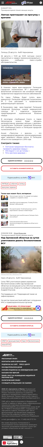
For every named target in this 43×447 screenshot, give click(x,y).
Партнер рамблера (29, 437)
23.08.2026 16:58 (6, 233)
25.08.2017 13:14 (6, 8)
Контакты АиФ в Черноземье (14, 361)
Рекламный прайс (9, 359)
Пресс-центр (24, 364)
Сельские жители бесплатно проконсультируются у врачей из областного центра (24, 223)
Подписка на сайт (10, 364)
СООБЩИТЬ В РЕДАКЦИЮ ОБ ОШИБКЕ (17, 383)
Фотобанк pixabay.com (9, 49)
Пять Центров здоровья (15, 153)
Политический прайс (11, 380)
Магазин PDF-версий (10, 373)
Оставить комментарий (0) (21, 168)
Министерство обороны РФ (11, 274)
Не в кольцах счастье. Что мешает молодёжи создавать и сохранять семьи (24, 196)
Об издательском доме (12, 367)
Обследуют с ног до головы (16, 151)
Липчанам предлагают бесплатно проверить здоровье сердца (18, 148)
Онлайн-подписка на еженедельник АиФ (20, 370)
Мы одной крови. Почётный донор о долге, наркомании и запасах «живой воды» (23, 209)
